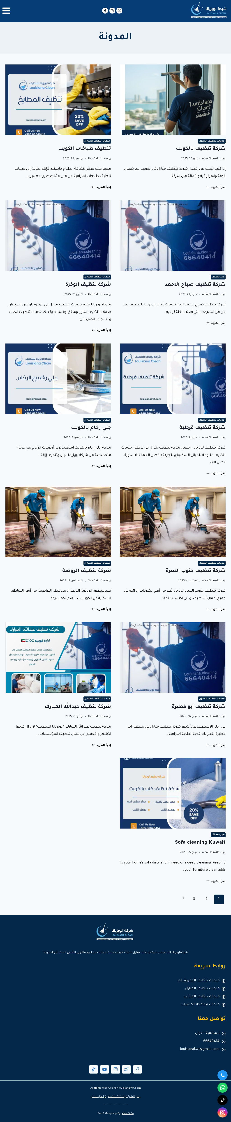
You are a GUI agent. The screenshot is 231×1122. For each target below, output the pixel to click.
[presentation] (173, 99)
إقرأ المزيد (216, 187)
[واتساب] (222, 1088)
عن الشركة (132, 1096)
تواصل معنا (99, 1096)
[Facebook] (137, 1069)
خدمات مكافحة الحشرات (200, 1005)
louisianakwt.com (129, 1088)
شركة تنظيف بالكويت (201, 149)
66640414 (211, 1041)
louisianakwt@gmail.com (199, 1049)
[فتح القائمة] (6, 10)
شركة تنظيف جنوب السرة (196, 571)
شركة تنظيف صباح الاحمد (195, 285)
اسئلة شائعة (116, 1096)
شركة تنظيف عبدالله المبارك (78, 707)
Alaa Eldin (208, 158)
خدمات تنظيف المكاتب (201, 997)
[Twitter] (126, 1069)
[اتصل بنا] (222, 1075)
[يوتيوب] (104, 1069)
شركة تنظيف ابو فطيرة (199, 707)
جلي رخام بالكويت (91, 428)
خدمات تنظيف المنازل (212, 141)
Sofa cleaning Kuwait (200, 843)
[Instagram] (112, 11)
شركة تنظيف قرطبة (202, 428)
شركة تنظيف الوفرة (88, 285)
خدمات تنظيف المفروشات (198, 981)
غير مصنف (218, 277)
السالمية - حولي (207, 1033)
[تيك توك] (105, 11)
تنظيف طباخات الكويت (84, 149)
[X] (119, 11)
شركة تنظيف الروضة (86, 571)
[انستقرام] (222, 1112)
